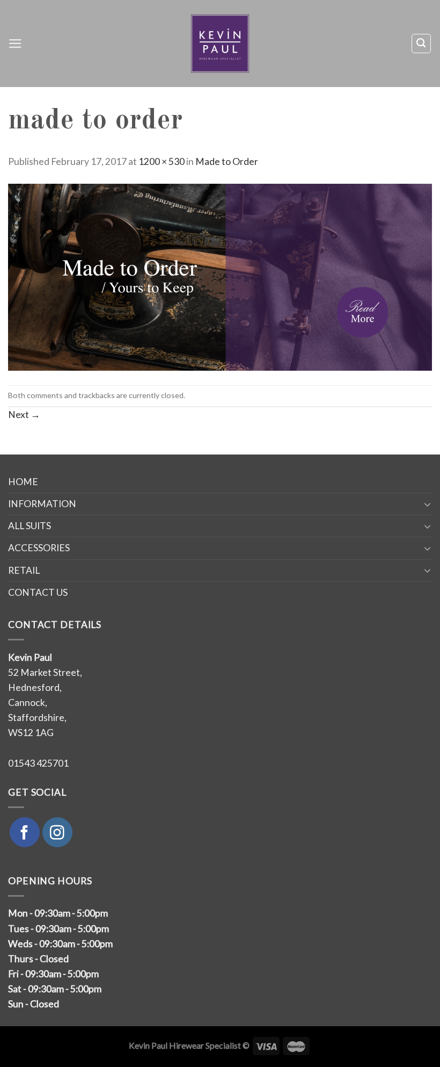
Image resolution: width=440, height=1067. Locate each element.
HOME (23, 481)
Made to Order (226, 161)
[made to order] (220, 276)
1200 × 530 (161, 161)
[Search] (421, 43)
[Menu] (15, 43)
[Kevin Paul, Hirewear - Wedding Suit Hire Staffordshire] (220, 43)
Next (24, 414)
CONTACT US (38, 592)
